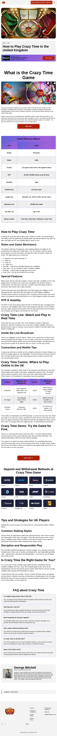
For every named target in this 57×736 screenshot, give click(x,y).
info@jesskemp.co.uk (50, 714)
